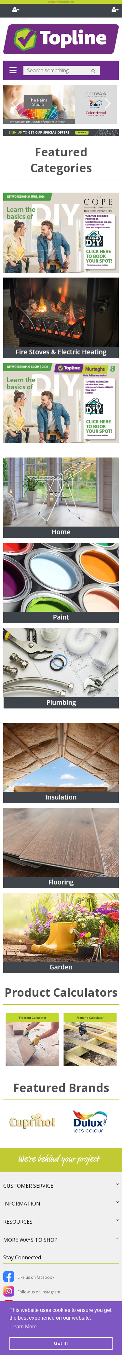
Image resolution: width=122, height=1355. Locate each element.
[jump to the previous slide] (15, 104)
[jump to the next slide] (107, 104)
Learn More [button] (23, 1326)
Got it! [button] (61, 1343)
